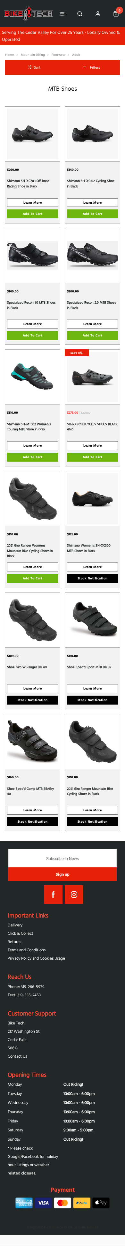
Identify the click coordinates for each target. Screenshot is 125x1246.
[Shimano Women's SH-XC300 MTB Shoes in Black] (92, 498)
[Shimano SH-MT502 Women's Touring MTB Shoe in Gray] (32, 376)
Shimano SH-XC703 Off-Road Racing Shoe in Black (28, 183)
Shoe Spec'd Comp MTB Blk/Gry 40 (30, 791)
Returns (14, 941)
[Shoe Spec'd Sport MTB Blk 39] (92, 620)
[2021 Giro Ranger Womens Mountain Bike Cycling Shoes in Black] (32, 498)
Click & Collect (20, 933)
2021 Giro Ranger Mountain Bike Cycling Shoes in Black (90, 791)
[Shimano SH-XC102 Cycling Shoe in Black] (92, 133)
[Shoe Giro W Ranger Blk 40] (32, 620)
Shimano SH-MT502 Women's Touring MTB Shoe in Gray (29, 427)
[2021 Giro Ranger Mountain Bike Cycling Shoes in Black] (92, 741)
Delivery (15, 925)
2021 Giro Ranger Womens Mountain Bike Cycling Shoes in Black (30, 550)
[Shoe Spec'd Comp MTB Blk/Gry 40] (32, 741)
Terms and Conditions (27, 950)
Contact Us (17, 1056)
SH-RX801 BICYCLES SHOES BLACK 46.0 (92, 427)
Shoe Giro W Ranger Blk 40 (27, 667)
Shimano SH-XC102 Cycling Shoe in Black (91, 183)
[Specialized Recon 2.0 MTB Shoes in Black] (92, 255)
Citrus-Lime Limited (83, 1227)
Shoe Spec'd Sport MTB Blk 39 (89, 667)
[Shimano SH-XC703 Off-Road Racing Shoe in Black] (32, 133)
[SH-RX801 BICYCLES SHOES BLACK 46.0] (92, 376)
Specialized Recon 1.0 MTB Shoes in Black (31, 305)
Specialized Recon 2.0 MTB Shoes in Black (91, 305)
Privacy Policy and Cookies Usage (36, 958)
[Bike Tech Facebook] (53, 894)
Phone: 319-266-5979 (26, 986)
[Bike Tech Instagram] (74, 894)
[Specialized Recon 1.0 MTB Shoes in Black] (32, 255)
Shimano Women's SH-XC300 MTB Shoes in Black (89, 548)
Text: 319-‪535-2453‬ (24, 995)
